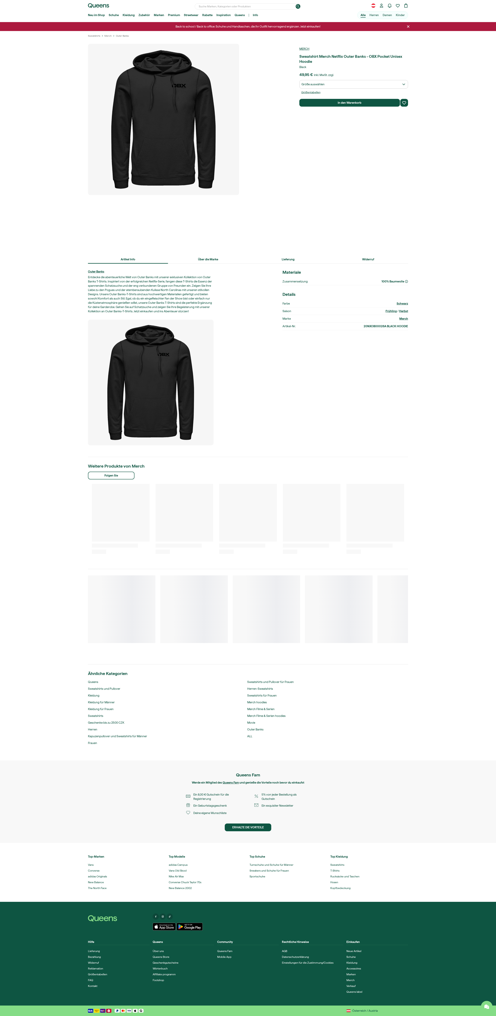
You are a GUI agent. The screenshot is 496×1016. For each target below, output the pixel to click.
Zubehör (144, 15)
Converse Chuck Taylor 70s (185, 882)
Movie (251, 722)
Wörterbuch (160, 968)
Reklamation (95, 968)
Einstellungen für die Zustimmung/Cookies (307, 962)
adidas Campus (178, 864)
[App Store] (164, 927)
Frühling (391, 311)
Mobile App (224, 956)
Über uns (158, 951)
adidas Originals (97, 876)
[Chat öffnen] (487, 1007)
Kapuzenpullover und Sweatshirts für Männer (117, 736)
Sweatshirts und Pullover (104, 689)
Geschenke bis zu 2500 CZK (106, 722)
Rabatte (207, 15)
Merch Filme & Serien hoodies (266, 716)
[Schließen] (408, 26)
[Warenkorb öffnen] (406, 5)
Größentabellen (310, 92)
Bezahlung (94, 956)
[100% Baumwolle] (406, 281)
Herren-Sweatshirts (260, 689)
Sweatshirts (95, 716)
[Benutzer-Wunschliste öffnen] (398, 5)
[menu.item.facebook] (156, 916)
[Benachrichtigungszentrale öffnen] (390, 5)
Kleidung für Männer (101, 702)
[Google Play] (190, 927)
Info (255, 15)
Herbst (403, 311)
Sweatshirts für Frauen (262, 695)
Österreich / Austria (365, 1011)
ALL (249, 736)
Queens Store (161, 956)
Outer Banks (96, 271)
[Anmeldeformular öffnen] (381, 5)
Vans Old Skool (178, 870)
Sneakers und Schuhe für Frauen (269, 870)
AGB (284, 951)
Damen (387, 15)
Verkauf (351, 986)
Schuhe (114, 15)
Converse (94, 870)
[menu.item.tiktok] (170, 916)
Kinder (400, 15)
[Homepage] (119, 918)
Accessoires (353, 968)
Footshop (158, 980)
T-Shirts (334, 870)
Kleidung (129, 15)
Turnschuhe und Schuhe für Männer (271, 864)
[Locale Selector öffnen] (373, 5)
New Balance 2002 (180, 888)
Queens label (354, 991)
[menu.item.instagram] (163, 916)
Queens (240, 15)
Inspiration (223, 15)
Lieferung (94, 951)
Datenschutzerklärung (295, 956)
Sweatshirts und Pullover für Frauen (270, 682)
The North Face (97, 888)
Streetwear (191, 15)
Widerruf (93, 962)
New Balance (96, 882)
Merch (304, 49)
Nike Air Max (176, 876)
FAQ (90, 980)
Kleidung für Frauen (101, 709)
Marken (159, 15)
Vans (91, 864)
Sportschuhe (257, 876)
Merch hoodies (257, 702)
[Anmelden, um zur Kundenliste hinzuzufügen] (404, 103)
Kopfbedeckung (340, 888)
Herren (374, 15)
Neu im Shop (96, 15)
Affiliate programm (164, 974)
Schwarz (402, 303)
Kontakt (92, 986)
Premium (174, 15)
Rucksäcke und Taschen (344, 876)
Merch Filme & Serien (261, 709)
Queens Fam (231, 782)
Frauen (92, 743)
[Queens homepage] (98, 5)
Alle (363, 15)
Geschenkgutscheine (165, 962)
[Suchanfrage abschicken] (298, 6)
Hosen (334, 882)
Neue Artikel (353, 951)
